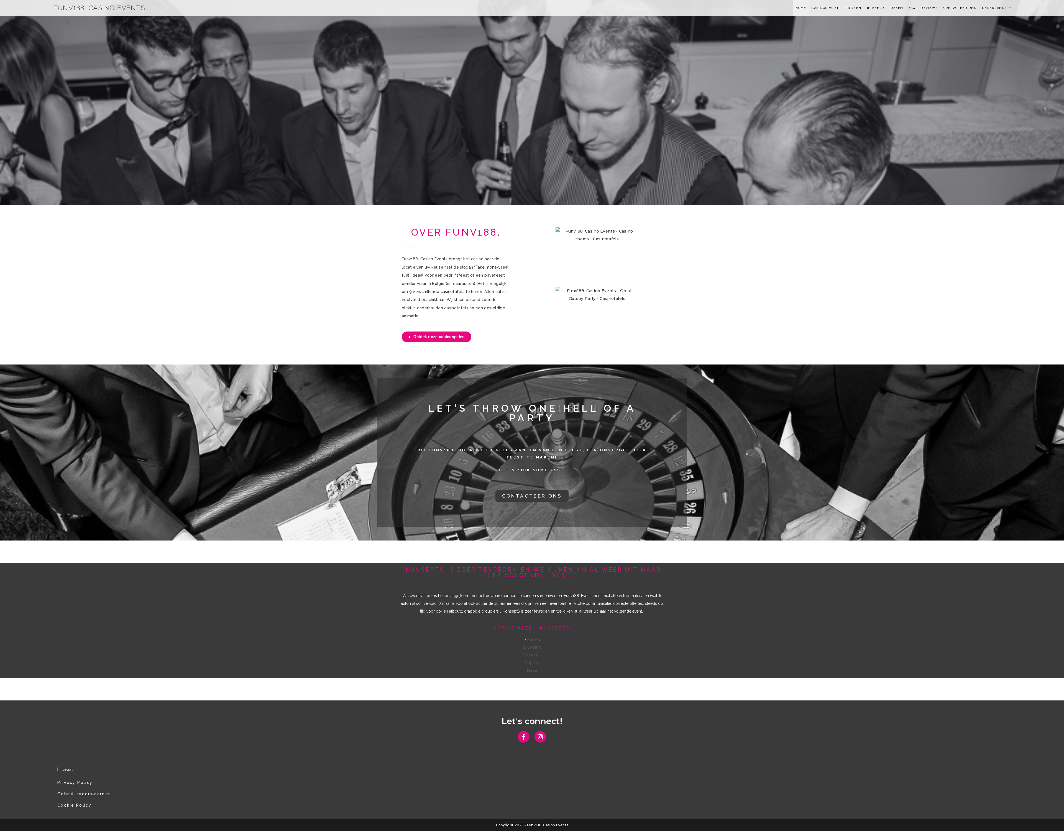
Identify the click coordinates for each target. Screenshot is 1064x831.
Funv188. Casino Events (99, 8)
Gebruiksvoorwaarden (84, 794)
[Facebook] (524, 737)
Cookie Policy (74, 805)
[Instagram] (540, 737)
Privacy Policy (75, 782)
